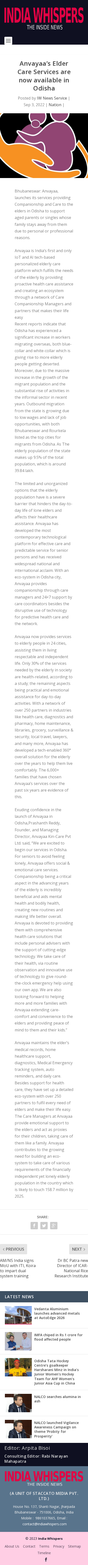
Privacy (58, 1546)
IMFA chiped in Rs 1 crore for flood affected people (58, 1337)
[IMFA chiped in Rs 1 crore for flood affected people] (18, 1341)
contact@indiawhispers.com (44, 1524)
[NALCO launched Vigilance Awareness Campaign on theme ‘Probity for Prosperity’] (18, 1429)
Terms (44, 1546)
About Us (12, 1546)
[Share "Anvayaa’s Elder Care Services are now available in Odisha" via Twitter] (44, 1226)
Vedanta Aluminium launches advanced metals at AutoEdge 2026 (57, 1313)
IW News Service (52, 98)
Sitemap (74, 1546)
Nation (55, 104)
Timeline (44, 1553)
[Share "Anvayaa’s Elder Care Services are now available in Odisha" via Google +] (54, 1226)
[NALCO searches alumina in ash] (18, 1403)
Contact (29, 1546)
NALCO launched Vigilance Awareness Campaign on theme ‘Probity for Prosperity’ (56, 1429)
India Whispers (50, 1538)
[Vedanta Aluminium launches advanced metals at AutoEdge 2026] (18, 1315)
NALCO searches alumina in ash (57, 1398)
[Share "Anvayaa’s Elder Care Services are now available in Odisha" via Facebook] (34, 1226)
